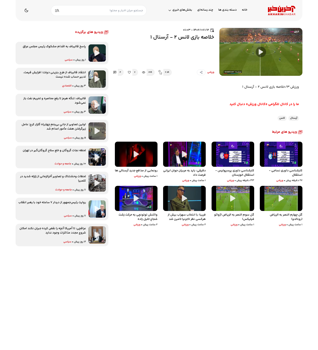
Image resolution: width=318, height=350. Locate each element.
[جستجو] (57, 10)
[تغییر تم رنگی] (26, 10)
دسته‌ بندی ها (227, 10)
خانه (244, 10)
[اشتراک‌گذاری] (201, 72)
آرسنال (293, 118)
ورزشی (210, 72)
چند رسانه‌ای (205, 10)
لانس (282, 118)
